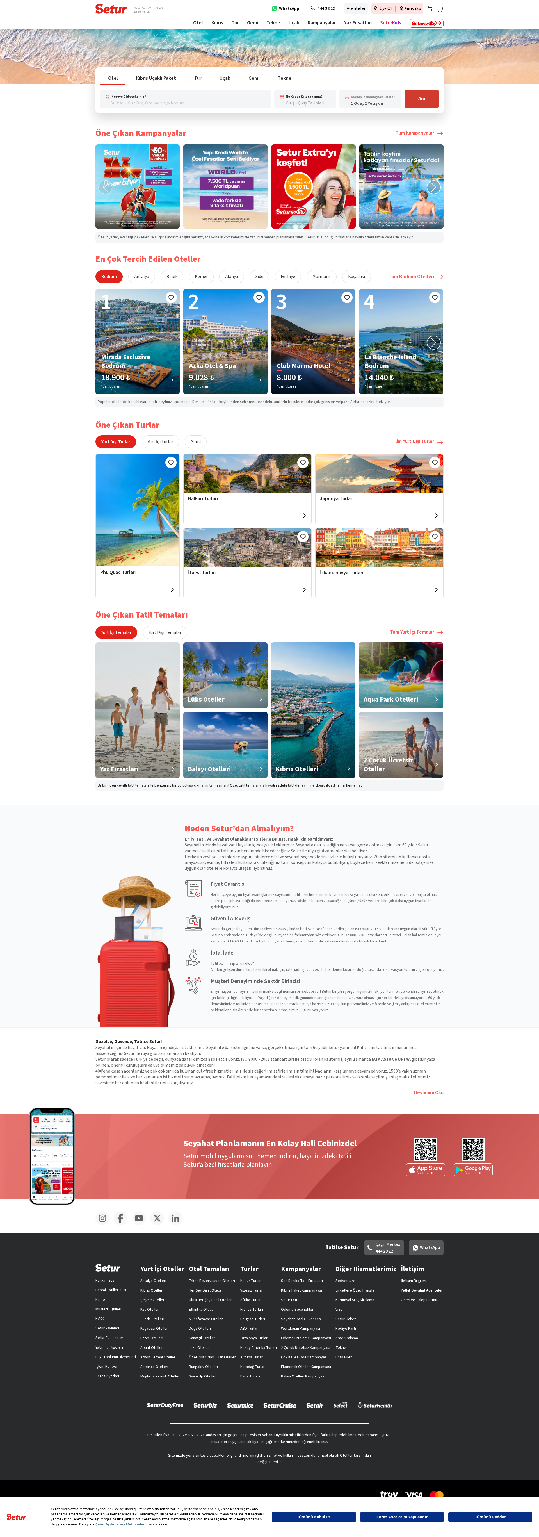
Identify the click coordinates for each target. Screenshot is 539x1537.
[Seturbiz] (205, 1405)
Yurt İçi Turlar (160, 442)
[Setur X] (159, 1224)
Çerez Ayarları (107, 1376)
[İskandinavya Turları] (379, 547)
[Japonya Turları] (379, 473)
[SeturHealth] (375, 1405)
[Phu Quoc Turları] (137, 510)
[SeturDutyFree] (165, 1405)
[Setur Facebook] (123, 1224)
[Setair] (314, 1405)
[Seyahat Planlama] (438, 8)
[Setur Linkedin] (177, 1224)
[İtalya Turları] (247, 547)
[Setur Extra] (427, 23)
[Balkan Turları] (247, 473)
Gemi (196, 442)
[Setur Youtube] (141, 1224)
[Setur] (111, 9)
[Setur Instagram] (104, 1224)
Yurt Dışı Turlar (115, 442)
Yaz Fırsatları (358, 22)
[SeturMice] (240, 1405)
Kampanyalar (322, 22)
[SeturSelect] (341, 1405)
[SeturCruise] (279, 1405)
